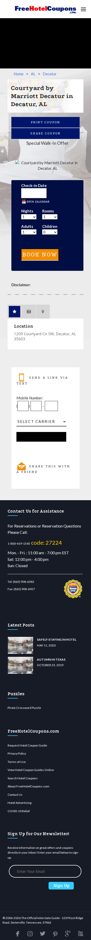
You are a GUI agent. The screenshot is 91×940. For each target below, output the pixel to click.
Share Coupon (45, 133)
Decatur (50, 73)
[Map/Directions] (43, 312)
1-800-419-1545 (19, 543)
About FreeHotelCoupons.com (28, 786)
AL (33, 73)
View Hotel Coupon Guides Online (31, 770)
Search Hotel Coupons (23, 778)
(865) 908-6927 (24, 589)
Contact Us (15, 795)
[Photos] (29, 312)
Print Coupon (45, 122)
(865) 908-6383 (23, 582)
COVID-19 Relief (19, 811)
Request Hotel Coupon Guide (27, 745)
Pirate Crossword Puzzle (24, 708)
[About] (15, 312)
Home (19, 73)
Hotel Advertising (19, 803)
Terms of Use (17, 762)
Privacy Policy (17, 753)
